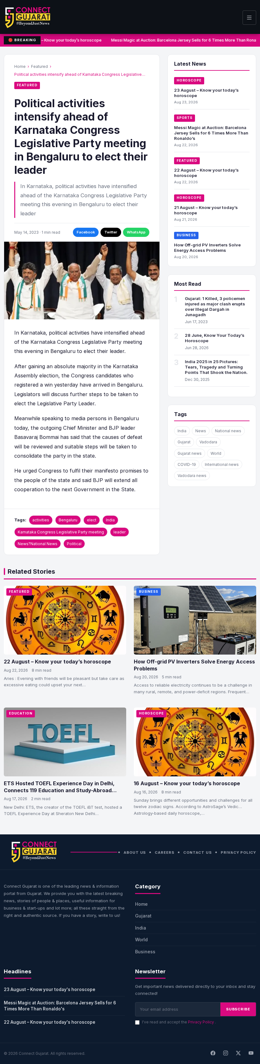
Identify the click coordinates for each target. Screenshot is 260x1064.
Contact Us (197, 852)
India (110, 520)
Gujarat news (190, 453)
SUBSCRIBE (238, 1009)
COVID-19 (187, 464)
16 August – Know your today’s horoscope (187, 783)
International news (222, 464)
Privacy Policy (238, 852)
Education (20, 713)
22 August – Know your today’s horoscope (57, 661)
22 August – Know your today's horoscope (49, 1022)
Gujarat (184, 442)
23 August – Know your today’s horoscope (59, 40)
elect (91, 520)
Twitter (110, 232)
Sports (184, 118)
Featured (39, 66)
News (200, 430)
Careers (164, 852)
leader (120, 532)
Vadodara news (192, 475)
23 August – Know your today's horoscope (49, 989)
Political (74, 543)
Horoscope (189, 80)
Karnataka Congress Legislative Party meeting (61, 532)
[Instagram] (225, 1053)
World (216, 453)
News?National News (37, 543)
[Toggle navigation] (249, 17)
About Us (135, 852)
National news (228, 430)
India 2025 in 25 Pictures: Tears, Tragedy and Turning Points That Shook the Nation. (216, 367)
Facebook (86, 232)
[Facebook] (212, 1053)
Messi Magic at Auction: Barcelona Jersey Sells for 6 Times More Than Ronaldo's (60, 1005)
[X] (238, 1053)
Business (186, 235)
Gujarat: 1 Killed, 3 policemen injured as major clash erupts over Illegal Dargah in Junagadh (215, 306)
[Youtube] (250, 1053)
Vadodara (208, 442)
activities (40, 520)
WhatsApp (136, 232)
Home (20, 66)
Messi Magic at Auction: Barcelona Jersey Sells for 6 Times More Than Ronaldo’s (211, 133)
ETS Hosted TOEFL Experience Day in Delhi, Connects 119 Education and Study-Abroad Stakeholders (59, 790)
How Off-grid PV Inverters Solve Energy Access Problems (207, 247)
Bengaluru (68, 520)
